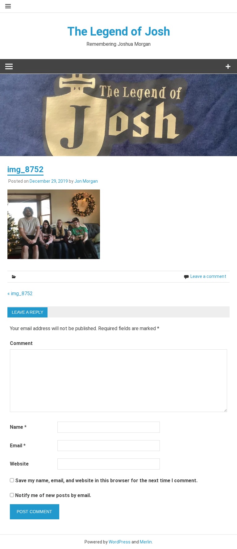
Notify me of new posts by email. (53, 495)
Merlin (146, 541)
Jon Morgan (86, 181)
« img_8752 (20, 293)
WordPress (120, 541)
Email (18, 446)
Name (18, 427)
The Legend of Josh (118, 31)
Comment (21, 343)
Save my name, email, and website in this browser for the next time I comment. (106, 480)
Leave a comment (208, 276)
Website (19, 464)
